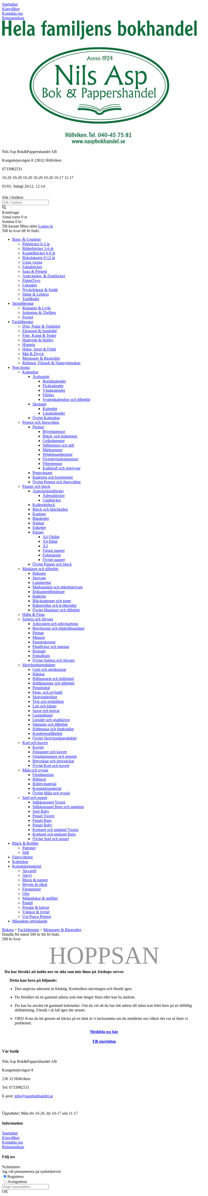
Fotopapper (52, 555)
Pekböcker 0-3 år (36, 244)
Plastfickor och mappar (50, 646)
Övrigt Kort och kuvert (50, 765)
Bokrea (8, 930)
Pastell (27, 903)
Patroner (29, 848)
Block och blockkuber (50, 509)
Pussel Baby (42, 825)
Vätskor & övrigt (35, 912)
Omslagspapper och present (54, 756)
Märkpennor (52, 450)
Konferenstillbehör (47, 733)
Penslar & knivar (35, 907)
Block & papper (35, 880)
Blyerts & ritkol (34, 884)
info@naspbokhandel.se (33, 1096)
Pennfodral (41, 688)
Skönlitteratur (23, 303)
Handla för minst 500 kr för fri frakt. (31, 936)
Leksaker (29, 285)
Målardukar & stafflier (40, 898)
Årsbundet (40, 376)
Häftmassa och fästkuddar (53, 729)
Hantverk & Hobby (38, 340)
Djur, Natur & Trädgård (41, 326)
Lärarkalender (54, 413)
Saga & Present (34, 271)
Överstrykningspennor (60, 459)
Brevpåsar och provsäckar (53, 761)
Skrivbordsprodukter (38, 665)
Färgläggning (43, 775)
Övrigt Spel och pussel (50, 839)
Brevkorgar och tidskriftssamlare (58, 628)
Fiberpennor (52, 463)
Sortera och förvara (37, 619)
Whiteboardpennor (58, 454)
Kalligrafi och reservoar (61, 468)
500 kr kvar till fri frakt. (21, 231)
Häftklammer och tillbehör (53, 683)
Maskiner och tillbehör (40, 569)
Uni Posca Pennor (36, 916)
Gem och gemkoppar (49, 669)
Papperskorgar (44, 642)
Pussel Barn (41, 820)
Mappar (38, 637)
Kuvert (38, 747)
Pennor (38, 427)
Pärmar (38, 633)
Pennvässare (42, 473)
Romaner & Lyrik (36, 308)
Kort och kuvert (35, 742)
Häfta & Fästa (33, 614)
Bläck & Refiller (25, 843)
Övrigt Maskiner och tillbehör (56, 610)
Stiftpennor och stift (58, 445)
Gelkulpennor (54, 440)
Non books (21, 367)
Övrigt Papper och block (52, 564)
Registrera (15, 1176)
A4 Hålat (50, 541)
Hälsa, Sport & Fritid (39, 349)
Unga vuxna (32, 262)
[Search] (4, 208)
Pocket (27, 317)
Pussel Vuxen (43, 816)
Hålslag (38, 674)
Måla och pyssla (35, 770)
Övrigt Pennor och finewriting (56, 482)
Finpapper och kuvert (49, 752)
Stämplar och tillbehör (50, 724)
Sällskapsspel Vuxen (48, 802)
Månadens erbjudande (29, 921)
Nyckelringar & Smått (40, 289)
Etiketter (39, 527)
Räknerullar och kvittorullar (54, 605)
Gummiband (42, 715)
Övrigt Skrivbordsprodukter (54, 738)
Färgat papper (54, 550)
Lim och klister (44, 706)
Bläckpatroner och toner (51, 601)
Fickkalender (53, 386)
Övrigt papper (54, 559)
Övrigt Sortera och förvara (53, 660)
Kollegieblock (43, 505)
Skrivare (39, 578)
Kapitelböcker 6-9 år (38, 253)
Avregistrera (17, 1181)
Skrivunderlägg (44, 697)
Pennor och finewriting (40, 422)
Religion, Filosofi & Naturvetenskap (51, 363)
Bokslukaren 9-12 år (38, 257)
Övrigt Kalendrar (46, 418)
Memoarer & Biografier (41, 358)
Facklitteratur (22, 322)
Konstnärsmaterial (46, 788)
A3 (45, 546)
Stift (25, 852)
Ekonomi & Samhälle (39, 331)
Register (39, 651)
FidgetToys (31, 280)
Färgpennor (31, 889)
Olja (25, 893)
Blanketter (40, 518)
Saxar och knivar (46, 710)
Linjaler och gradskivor (51, 720)
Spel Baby (40, 811)
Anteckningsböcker (48, 491)
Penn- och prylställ (47, 692)
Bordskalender (54, 381)
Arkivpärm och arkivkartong (55, 624)
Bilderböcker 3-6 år (38, 248)
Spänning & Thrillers (39, 312)
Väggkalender (54, 390)
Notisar (38, 523)
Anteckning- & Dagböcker (43, 276)
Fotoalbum (41, 656)
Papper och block (36, 486)
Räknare (39, 573)
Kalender (50, 408)
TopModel (30, 299)
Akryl (27, 875)
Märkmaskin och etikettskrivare (57, 587)
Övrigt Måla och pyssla (51, 793)
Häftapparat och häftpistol (53, 678)
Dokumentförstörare (48, 591)
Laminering (41, 582)
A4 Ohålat (51, 537)
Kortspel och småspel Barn (54, 834)
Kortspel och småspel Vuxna (55, 829)
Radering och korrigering (52, 477)
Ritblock (39, 779)
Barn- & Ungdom (26, 239)
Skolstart (39, 404)
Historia (28, 344)
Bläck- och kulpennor (60, 436)
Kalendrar (30, 372)
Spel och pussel (34, 797)
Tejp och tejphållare (48, 701)
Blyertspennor (54, 431)
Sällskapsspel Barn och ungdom (58, 807)
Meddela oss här (104, 1032)
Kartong (39, 514)
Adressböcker (54, 495)
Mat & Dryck (33, 354)
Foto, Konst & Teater (39, 335)
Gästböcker (52, 500)
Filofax (48, 395)
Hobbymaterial (44, 784)
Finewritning (22, 857)
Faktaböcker (32, 267)
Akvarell (29, 871)
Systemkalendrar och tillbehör (66, 399)
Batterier (39, 596)
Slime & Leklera (35, 294)
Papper (38, 532)
